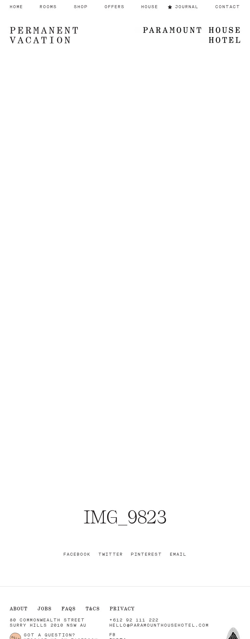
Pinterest (146, 554)
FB (112, 635)
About (19, 608)
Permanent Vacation (45, 35)
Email (178, 554)
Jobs (44, 608)
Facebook (76, 554)
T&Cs (93, 608)
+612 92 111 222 (134, 620)
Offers (114, 7)
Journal (187, 7)
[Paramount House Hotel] (187, 35)
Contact (227, 7)
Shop (81, 7)
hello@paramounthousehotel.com (159, 625)
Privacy (122, 608)
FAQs (69, 608)
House (149, 7)
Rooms (48, 7)
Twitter (110, 554)
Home (16, 7)
